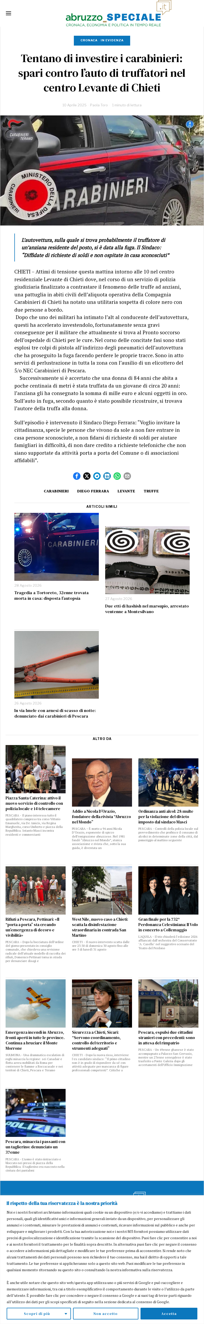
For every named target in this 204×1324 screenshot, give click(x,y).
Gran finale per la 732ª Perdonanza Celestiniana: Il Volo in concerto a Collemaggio (168, 925)
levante (126, 491)
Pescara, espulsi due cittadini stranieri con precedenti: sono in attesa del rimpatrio (166, 1038)
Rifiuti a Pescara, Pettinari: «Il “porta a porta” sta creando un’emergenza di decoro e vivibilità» (32, 927)
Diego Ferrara (93, 491)
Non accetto (106, 1313)
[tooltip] (76, 476)
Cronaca (88, 40)
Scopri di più (37, 1313)
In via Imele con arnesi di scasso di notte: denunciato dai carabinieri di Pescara (55, 713)
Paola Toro (99, 105)
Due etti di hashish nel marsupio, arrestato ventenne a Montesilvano (147, 608)
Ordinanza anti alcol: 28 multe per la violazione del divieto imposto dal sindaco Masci (165, 817)
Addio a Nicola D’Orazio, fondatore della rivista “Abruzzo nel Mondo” (101, 817)
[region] (102, 1259)
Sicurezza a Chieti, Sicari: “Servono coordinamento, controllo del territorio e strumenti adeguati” (96, 1040)
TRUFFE (151, 491)
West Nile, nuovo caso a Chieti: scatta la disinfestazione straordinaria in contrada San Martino (100, 927)
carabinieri (56, 491)
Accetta (169, 1313)
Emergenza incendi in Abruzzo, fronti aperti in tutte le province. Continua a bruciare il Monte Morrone (35, 1040)
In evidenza (112, 40)
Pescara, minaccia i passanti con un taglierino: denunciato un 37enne (35, 1147)
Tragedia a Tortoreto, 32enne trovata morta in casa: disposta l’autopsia (51, 595)
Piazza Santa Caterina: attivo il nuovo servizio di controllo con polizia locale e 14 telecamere (34, 803)
